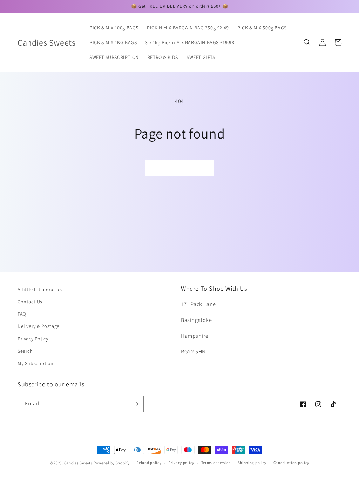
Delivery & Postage (39, 326)
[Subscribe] (135, 404)
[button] (307, 42)
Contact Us (30, 301)
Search (25, 351)
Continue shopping (179, 168)
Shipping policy (252, 462)
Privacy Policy (33, 339)
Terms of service (216, 462)
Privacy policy (181, 462)
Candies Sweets (79, 462)
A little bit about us (40, 289)
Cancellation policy (291, 462)
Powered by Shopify (112, 462)
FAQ (22, 314)
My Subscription (36, 363)
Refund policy (148, 462)
